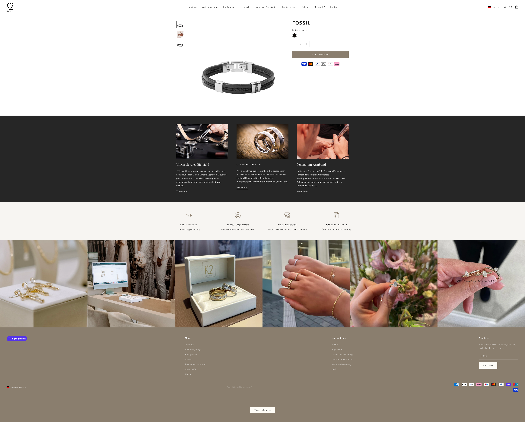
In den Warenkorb (320, 54)
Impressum (337, 349)
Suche (335, 344)
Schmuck (245, 7)
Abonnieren (488, 365)
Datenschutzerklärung (342, 354)
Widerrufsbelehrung (341, 364)
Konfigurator (229, 7)
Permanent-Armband (195, 364)
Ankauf (304, 7)
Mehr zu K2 (319, 7)
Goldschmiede (289, 7)
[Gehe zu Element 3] (180, 44)
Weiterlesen (182, 191)
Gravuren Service (249, 164)
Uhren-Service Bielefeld (192, 164)
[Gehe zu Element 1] (180, 24)
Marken (188, 359)
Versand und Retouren (342, 359)
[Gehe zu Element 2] (180, 34)
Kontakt (334, 7)
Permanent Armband (311, 164)
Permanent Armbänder (266, 7)
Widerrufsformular (262, 410)
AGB (334, 369)
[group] (44, 283)
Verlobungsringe (210, 7)
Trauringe (191, 7)
